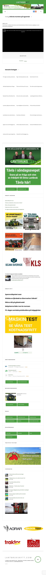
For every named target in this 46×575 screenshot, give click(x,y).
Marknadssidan (33, 417)
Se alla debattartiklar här (16, 280)
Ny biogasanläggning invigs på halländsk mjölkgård (19, 489)
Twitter (25, 61)
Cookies (6, 563)
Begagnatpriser (9, 417)
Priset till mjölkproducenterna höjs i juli (16, 497)
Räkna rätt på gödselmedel (10, 205)
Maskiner (20, 433)
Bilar (31, 433)
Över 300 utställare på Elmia (14, 482)
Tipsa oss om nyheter (10, 189)
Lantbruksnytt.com (18, 557)
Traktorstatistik (21, 417)
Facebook (21, 60)
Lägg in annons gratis (22, 381)
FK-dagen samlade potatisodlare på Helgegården (14, 209)
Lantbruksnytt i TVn (22, 189)
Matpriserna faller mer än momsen (11, 207)
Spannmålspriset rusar (9, 200)
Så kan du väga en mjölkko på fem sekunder (17, 493)
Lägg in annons (21, 404)
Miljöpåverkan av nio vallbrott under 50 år (17, 478)
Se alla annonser (9, 381)
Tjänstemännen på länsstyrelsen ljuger (16, 474)
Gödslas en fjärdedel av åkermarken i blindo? (13, 202)
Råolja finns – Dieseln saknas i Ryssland (16, 485)
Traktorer (8, 433)
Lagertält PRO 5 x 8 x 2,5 (21, 394)
